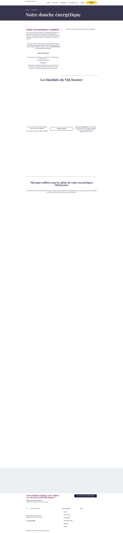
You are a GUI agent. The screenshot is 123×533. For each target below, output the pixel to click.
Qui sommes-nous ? (73, 2)
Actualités (82, 2)
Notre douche (55, 2)
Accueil (48, 2)
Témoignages (63, 2)
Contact (65, 526)
